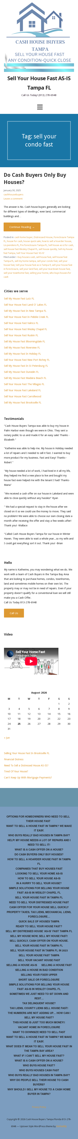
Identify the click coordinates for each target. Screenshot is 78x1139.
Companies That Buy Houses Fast (39, 868)
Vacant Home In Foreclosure (39, 1027)
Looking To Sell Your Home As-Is (39, 873)
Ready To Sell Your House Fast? (39, 926)
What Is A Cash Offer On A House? (39, 849)
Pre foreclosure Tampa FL (33, 245)
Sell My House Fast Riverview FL (22, 347)
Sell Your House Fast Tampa (39, 955)
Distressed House (43, 237)
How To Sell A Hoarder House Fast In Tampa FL (39, 861)
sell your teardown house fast (54, 268)
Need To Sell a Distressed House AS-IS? (26, 765)
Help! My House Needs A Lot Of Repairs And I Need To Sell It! (39, 842)
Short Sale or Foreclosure (39, 979)
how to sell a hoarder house (56, 241)
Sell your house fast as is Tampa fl (33, 265)
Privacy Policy (39, 1107)
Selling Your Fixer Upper (39, 974)
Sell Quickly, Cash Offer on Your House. (39, 940)
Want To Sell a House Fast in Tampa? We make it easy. (39, 828)
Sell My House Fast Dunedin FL (21, 371)
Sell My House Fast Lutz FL (19, 298)
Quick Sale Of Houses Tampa (39, 921)
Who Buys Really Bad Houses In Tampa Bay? (39, 835)
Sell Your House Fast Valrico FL (21, 323)
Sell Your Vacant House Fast (39, 960)
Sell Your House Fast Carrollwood (22, 396)
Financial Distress (13, 759)
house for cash (14, 241)
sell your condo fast (47, 261)
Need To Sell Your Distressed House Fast (39, 902)
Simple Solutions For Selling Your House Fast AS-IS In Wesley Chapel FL (39, 890)
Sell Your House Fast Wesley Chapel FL (25, 329)
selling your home (39, 272)
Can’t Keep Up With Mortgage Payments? (28, 777)
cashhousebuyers (13, 194)
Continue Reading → (22, 227)
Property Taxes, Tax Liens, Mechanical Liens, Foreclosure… (39, 914)
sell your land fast (28, 268)
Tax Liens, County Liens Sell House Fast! (39, 1008)
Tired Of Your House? (16, 771)
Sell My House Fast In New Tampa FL (25, 310)
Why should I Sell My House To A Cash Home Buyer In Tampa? (39, 1091)
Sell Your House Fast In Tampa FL (39, 897)
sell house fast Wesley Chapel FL (21, 249)
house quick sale (32, 241)
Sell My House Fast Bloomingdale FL (24, 341)
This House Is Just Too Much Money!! (39, 1022)
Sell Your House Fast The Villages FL (24, 384)
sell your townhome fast (16, 272)
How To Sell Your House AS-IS (39, 878)
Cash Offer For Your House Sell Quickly (39, 907)
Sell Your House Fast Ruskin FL (21, 335)
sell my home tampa (25, 261)
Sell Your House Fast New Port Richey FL (27, 359)
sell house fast (43, 257)
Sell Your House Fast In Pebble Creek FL (26, 317)
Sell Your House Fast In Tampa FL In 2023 (39, 950)
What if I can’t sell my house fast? (39, 1055)
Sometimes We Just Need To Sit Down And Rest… (39, 996)
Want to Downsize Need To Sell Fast (39, 1032)
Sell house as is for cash (60, 245)
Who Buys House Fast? (39, 1065)
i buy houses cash (26, 257)
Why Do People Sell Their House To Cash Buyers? (39, 1082)
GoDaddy (61, 1126)
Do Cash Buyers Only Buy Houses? (39, 854)
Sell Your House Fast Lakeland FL (22, 390)
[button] (40, 107)
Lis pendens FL (11, 245)
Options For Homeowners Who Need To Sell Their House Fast (38, 819)
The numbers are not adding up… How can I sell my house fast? (39, 1015)
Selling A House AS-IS (21, 965)
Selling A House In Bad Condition (39, 970)
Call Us (14, 613)
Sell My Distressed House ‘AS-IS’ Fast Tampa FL (39, 931)
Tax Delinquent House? (39, 1003)
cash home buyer (24, 237)
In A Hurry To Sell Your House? (39, 883)
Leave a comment (13, 198)
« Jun (7, 737)
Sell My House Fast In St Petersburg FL (26, 365)
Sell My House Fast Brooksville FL (22, 402)
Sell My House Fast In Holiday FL (22, 353)
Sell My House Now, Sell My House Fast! (39, 936)
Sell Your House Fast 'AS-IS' (30, 253)
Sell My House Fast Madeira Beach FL (25, 378)
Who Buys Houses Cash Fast (39, 1070)
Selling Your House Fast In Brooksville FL (26, 753)
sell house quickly (48, 249)
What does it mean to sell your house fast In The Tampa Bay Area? (39, 1048)
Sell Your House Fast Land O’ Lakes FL (25, 304)
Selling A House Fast (56, 965)
